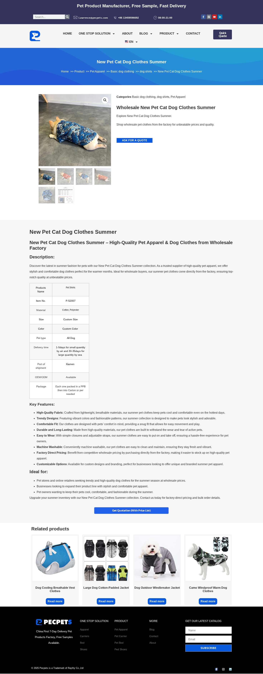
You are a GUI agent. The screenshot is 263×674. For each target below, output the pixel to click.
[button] (105, 100)
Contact (193, 33)
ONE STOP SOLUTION (94, 33)
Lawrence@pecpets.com (93, 17)
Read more (55, 601)
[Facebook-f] (216, 669)
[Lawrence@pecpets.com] (75, 17)
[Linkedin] (230, 669)
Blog (143, 33)
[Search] (67, 16)
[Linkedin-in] (220, 16)
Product (167, 33)
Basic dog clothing (143, 96)
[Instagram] (223, 669)
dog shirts (163, 96)
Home (67, 33)
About (127, 33)
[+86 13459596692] (115, 18)
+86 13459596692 (128, 17)
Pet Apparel (178, 96)
